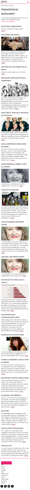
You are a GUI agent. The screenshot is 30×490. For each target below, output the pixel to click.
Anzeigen (3, 470)
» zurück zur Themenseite (7, 21)
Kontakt (3, 482)
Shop (2, 466)
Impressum (4, 481)
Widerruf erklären (6, 463)
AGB (2, 472)
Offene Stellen (4, 479)
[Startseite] (15, 2)
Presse (2, 468)
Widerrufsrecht (5, 473)
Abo (2, 464)
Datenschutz (4, 475)
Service (3, 477)
